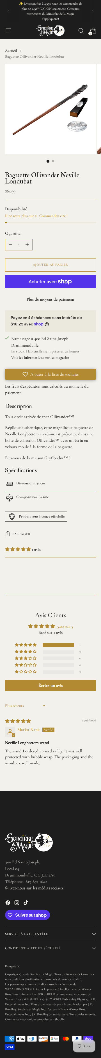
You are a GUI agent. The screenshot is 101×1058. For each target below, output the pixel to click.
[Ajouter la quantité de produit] (27, 244)
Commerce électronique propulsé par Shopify (35, 1019)
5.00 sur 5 (65, 626)
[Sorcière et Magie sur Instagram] (17, 903)
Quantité (12, 233)
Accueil (11, 50)
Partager (21, 534)
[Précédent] (8, 11)
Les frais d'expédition (22, 386)
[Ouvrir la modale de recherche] (81, 31)
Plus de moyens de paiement (50, 299)
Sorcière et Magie (41, 974)
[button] (50, 374)
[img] (18, 721)
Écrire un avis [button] (50, 685)
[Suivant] (92, 11)
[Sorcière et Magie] (50, 30)
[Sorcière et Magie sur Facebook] (8, 903)
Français (10, 966)
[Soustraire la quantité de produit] (10, 244)
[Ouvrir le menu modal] (8, 31)
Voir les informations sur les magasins (40, 357)
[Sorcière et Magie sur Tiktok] (26, 903)
